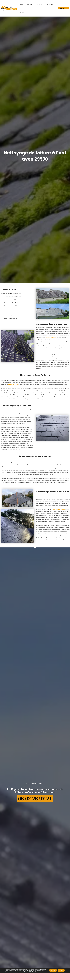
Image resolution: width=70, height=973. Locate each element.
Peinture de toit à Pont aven (10, 312)
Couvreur (30, 4)
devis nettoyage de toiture (59, 509)
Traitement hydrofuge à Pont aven (12, 302)
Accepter (53, 970)
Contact (23, 12)
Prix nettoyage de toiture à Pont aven (13, 309)
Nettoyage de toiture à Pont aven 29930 (11, 293)
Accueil (22, 4)
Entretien (50, 4)
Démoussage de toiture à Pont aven (12, 296)
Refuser (61, 970)
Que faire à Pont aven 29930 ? (11, 318)
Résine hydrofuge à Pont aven (11, 315)
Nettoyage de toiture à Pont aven (12, 299)
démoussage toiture (51, 337)
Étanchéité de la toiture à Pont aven (12, 305)
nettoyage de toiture (13, 384)
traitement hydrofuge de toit (17, 411)
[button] (34, 4)
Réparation (40, 4)
